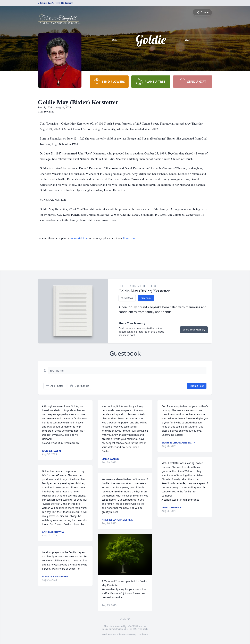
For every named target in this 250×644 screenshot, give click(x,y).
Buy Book (146, 298)
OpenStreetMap (128, 634)
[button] (125, 554)
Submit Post (197, 385)
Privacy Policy (115, 629)
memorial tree (79, 238)
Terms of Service (134, 629)
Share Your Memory (194, 329)
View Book (127, 298)
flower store (130, 238)
